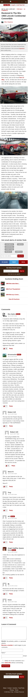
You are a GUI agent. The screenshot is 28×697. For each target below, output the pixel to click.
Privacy (12, 690)
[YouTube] (20, 682)
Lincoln (20, 244)
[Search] (26, 2)
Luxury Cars (9, 249)
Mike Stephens (8, 22)
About (4, 688)
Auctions (15, 688)
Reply (11, 348)
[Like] (4, 348)
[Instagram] (17, 682)
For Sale (19, 9)
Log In (13, 5)
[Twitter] (10, 682)
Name (3, 652)
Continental (9, 244)
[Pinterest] (14, 682)
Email (25, 656)
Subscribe (8, 662)
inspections (21, 48)
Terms (16, 690)
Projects (8, 251)
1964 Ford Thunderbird (13, 289)
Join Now (6, 5)
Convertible (9, 246)
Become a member (7, 645)
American (19, 251)
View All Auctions (14, 299)
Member (18, 314)
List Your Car (20, 5)
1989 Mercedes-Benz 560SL (14, 283)
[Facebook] (7, 682)
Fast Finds (21, 688)
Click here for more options (14, 274)
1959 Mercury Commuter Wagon (16, 294)
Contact (9, 688)
